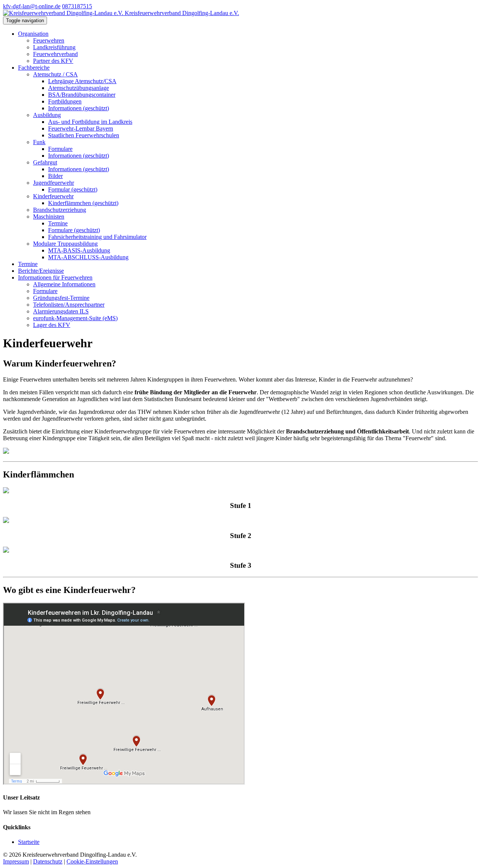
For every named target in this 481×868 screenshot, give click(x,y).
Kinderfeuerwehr (53, 196)
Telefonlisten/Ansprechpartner (68, 304)
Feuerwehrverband (55, 54)
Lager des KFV (51, 325)
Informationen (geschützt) (78, 108)
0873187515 (77, 6)
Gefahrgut (45, 162)
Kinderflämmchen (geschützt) (83, 203)
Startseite (28, 842)
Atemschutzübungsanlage (78, 88)
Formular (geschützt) (72, 189)
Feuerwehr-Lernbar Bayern (80, 128)
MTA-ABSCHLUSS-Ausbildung (88, 257)
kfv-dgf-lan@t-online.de (32, 6)
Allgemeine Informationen (64, 284)
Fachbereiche (34, 67)
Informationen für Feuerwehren (55, 277)
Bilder (55, 176)
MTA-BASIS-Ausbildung (79, 250)
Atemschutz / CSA (55, 74)
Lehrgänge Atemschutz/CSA (82, 81)
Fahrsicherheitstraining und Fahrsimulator (97, 237)
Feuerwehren (48, 40)
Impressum (16, 861)
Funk (39, 142)
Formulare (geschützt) (74, 230)
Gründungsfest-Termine (61, 298)
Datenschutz (47, 861)
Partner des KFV (53, 61)
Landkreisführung (54, 47)
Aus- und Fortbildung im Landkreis (90, 122)
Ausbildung (47, 115)
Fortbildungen (65, 101)
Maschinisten (48, 216)
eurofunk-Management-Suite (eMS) (75, 318)
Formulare (60, 149)
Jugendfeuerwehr (53, 182)
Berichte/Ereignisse (41, 271)
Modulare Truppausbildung (65, 243)
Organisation (33, 33)
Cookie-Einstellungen (92, 861)
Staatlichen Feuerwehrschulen (83, 135)
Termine (58, 223)
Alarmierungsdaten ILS (61, 311)
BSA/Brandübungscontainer (81, 94)
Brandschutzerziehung (59, 210)
